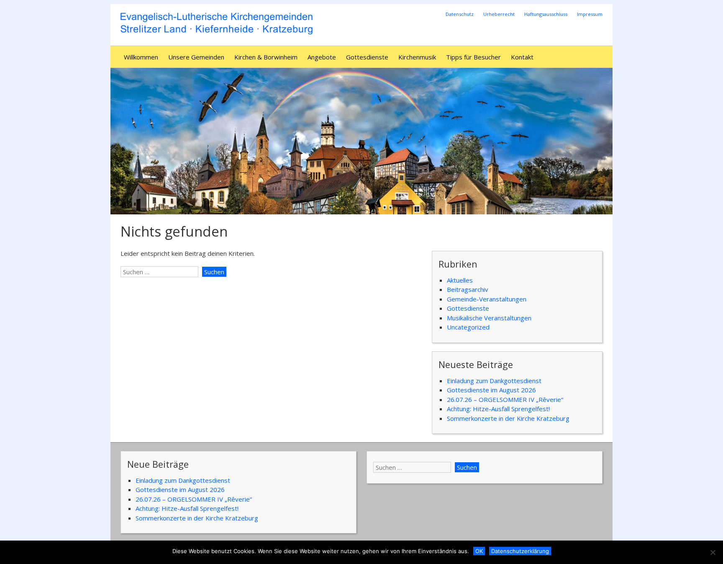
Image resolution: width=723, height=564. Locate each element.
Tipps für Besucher (473, 57)
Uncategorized (468, 327)
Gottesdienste (367, 57)
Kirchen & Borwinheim (265, 57)
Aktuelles (460, 280)
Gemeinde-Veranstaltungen (486, 299)
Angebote (322, 57)
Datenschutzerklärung (520, 551)
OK (479, 551)
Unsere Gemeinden (196, 57)
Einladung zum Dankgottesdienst (494, 380)
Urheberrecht (499, 14)
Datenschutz (460, 14)
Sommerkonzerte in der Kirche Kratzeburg (508, 418)
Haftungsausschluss (545, 14)
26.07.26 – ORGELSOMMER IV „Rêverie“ (505, 399)
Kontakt (522, 57)
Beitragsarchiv (467, 289)
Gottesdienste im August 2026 (491, 390)
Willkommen (141, 57)
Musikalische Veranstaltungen (489, 318)
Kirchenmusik (417, 57)
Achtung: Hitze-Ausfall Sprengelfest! (498, 408)
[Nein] (712, 552)
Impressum (589, 14)
